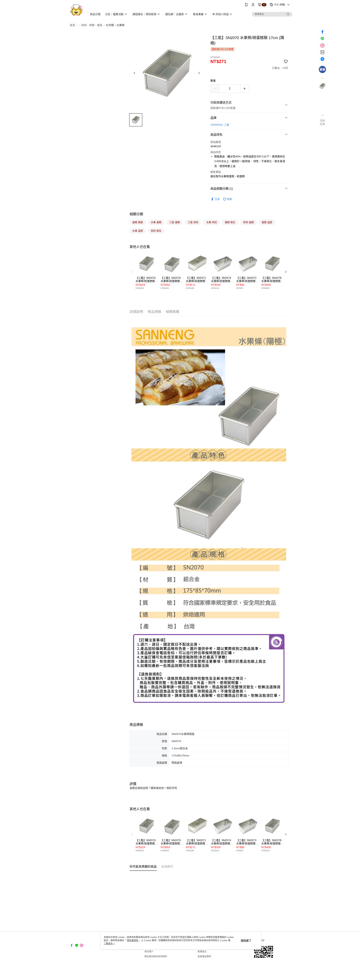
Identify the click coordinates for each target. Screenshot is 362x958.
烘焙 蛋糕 (248, 222)
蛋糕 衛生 (230, 222)
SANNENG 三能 (219, 124)
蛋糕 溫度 (267, 222)
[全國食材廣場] (76, 10)
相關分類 (136, 214)
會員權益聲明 (204, 956)
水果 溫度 (137, 230)
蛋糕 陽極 (137, 222)
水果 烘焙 (211, 222)
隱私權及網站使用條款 (155, 956)
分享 (217, 199)
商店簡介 (148, 951)
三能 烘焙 (193, 222)
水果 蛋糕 (156, 222)
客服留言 (202, 951)
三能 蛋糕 (174, 222)
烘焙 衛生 (156, 230)
